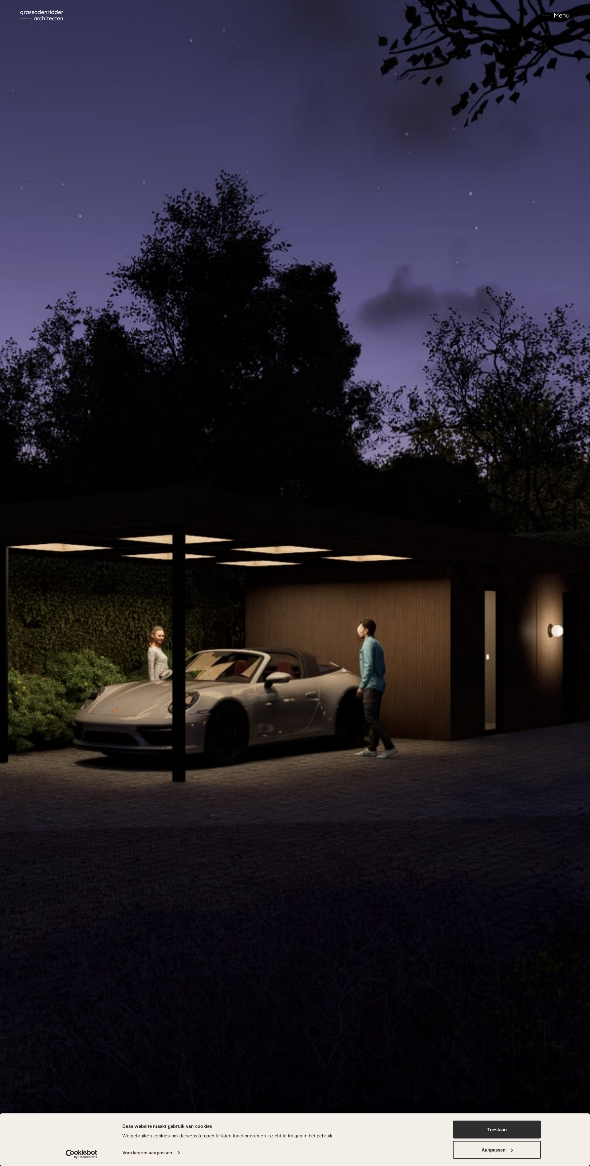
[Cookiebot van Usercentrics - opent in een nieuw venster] (81, 1154)
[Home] (41, 15)
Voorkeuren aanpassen (147, 1152)
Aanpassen (493, 1149)
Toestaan (497, 1129)
